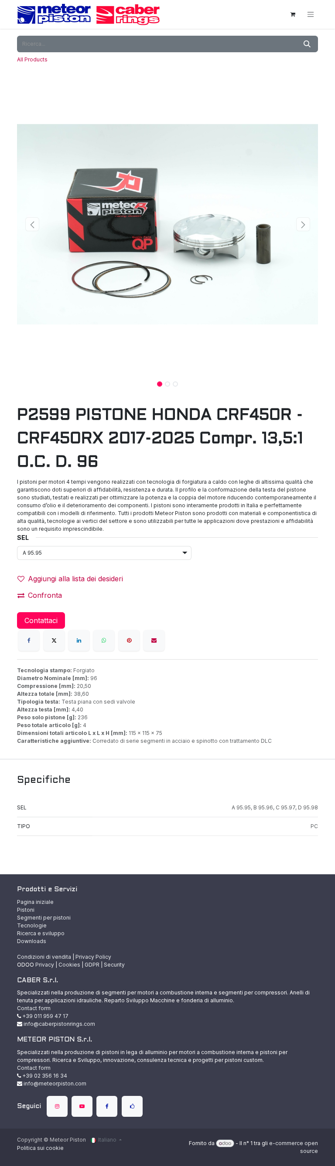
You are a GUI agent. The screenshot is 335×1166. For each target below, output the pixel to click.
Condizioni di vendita (44, 957)
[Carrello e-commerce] (293, 14)
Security (114, 964)
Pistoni (25, 910)
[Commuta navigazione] (310, 14)
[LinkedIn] (78, 640)
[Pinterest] (129, 640)
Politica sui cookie (40, 1148)
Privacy (44, 964)
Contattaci (41, 620)
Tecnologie (32, 925)
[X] (54, 640)
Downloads (31, 941)
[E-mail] (154, 640)
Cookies (69, 964)
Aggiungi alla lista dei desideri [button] (75, 578)
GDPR (92, 964)
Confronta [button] (45, 595)
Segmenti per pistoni (44, 917)
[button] (32, 224)
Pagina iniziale (35, 902)
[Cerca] (307, 44)
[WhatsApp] (103, 640)
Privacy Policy (93, 957)
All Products (32, 59)
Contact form (34, 1008)
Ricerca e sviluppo (41, 933)
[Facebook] (28, 640)
